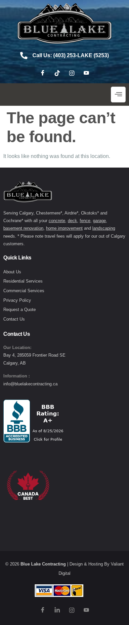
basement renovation (23, 228)
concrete (57, 220)
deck (72, 220)
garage (99, 220)
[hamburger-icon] (118, 94)
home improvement (64, 228)
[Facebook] (42, 73)
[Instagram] (71, 73)
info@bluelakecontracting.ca (30, 383)
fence (85, 220)
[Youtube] (86, 73)
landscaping (103, 228)
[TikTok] (57, 73)
